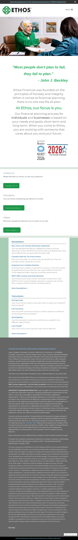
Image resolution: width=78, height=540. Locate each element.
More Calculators (19, 334)
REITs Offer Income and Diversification (28, 276)
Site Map (12, 528)
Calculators (17, 296)
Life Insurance (17, 309)
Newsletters (18, 242)
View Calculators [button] (12, 208)
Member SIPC (31, 423)
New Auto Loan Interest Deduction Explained (31, 246)
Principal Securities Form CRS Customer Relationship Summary (32, 349)
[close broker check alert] (75, 2)
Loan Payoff (17, 326)
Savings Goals (17, 300)
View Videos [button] (10, 230)
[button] (69, 9)
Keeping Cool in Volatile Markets (25, 265)
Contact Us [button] (10, 186)
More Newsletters (20, 288)
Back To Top (69, 534)
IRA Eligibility (17, 317)
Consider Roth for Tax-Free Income (26, 257)
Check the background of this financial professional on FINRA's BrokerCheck (38, 2)
